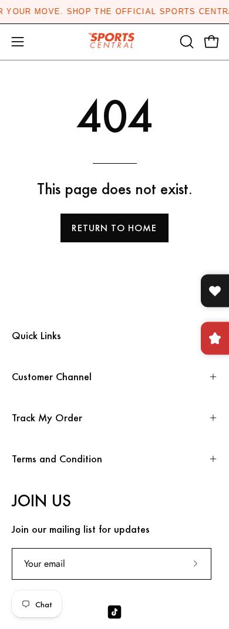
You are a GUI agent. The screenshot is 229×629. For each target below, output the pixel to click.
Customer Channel (52, 376)
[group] (114, 11)
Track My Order (47, 417)
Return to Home (114, 228)
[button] (185, 41)
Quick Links (36, 335)
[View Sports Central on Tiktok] (114, 612)
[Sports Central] (114, 42)
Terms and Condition (57, 458)
